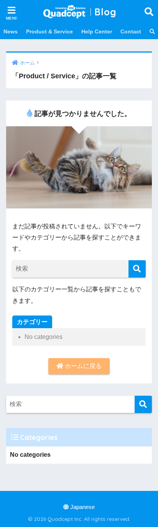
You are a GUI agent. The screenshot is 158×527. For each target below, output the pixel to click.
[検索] (137, 269)
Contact (130, 31)
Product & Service (49, 31)
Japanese (82, 507)
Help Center (96, 31)
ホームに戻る (82, 366)
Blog (105, 12)
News (10, 31)
